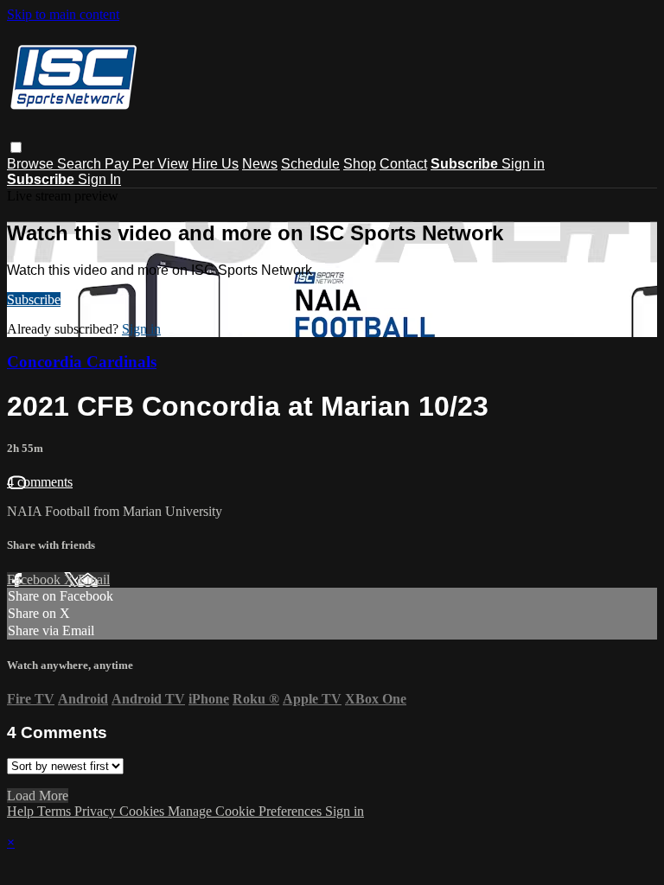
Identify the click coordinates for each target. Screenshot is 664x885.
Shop (359, 163)
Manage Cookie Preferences (246, 811)
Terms (55, 811)
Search (81, 163)
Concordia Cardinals (81, 362)
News (260, 163)
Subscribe (34, 299)
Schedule (310, 163)
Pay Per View (146, 163)
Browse (32, 163)
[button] (16, 147)
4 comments (40, 481)
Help (22, 811)
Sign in (523, 163)
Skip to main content (63, 14)
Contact (403, 163)
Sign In (99, 179)
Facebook (35, 579)
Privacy (96, 811)
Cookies (143, 811)
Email (94, 579)
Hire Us (215, 163)
